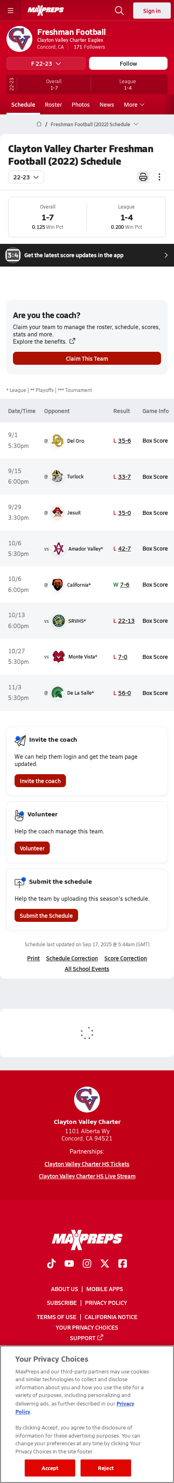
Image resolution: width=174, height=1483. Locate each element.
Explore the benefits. (40, 341)
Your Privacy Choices (87, 1326)
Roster (53, 104)
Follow (128, 63)
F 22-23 (41, 63)
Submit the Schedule (46, 915)
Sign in (152, 10)
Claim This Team (87, 358)
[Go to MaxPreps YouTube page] (69, 1264)
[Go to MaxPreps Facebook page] (122, 1264)
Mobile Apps (104, 1289)
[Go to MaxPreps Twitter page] (105, 1264)
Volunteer (32, 848)
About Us (64, 1289)
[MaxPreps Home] (46, 10)
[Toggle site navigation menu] (10, 10)
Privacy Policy (106, 1302)
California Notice (111, 1316)
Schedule (23, 104)
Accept (50, 1468)
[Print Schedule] (143, 176)
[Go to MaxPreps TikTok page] (51, 1264)
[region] (87, 1414)
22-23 (21, 177)
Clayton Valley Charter (87, 1121)
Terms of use (56, 1316)
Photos (81, 104)
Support (82, 1338)
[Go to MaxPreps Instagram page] (87, 1264)
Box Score (155, 440)
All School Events (87, 968)
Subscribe (62, 1302)
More (131, 104)
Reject (106, 1468)
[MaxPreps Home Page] (39, 124)
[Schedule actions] (159, 176)
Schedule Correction (72, 958)
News (107, 104)
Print (33, 958)
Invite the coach (40, 781)
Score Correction (125, 958)
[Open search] (119, 10)
